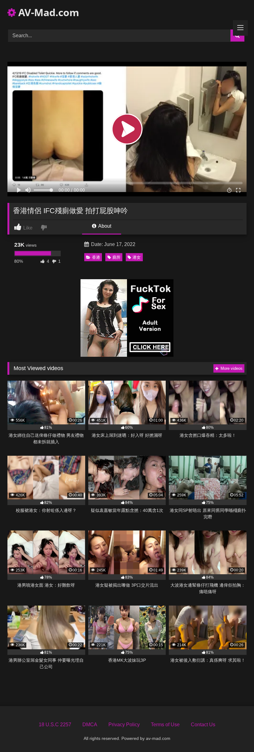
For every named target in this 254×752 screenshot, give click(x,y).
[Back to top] (235, 733)
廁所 (116, 257)
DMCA (89, 724)
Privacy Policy (124, 724)
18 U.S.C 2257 (55, 724)
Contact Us (203, 724)
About (104, 226)
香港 (96, 257)
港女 (137, 257)
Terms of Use (165, 724)
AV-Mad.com (47, 12)
